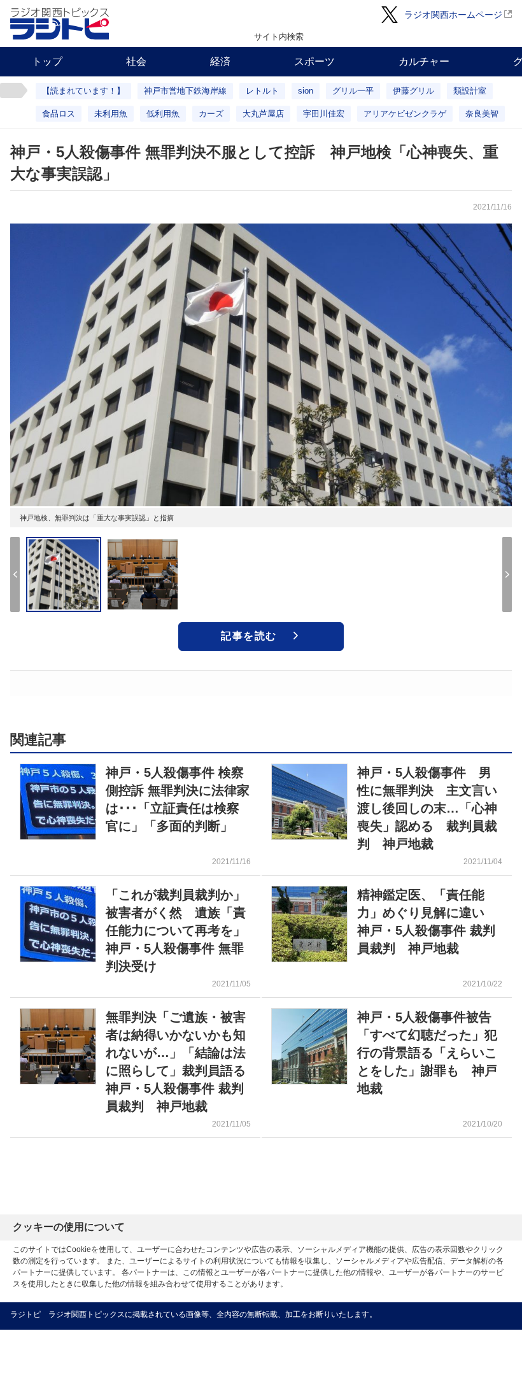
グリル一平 (353, 91)
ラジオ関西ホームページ (453, 14)
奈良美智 (481, 113)
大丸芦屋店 (263, 113)
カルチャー (424, 61)
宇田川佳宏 (323, 113)
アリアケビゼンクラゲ (404, 113)
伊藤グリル (413, 91)
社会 (136, 61)
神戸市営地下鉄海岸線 (185, 91)
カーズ (211, 113)
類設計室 (469, 91)
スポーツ (314, 61)
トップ (47, 61)
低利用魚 (163, 113)
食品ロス (58, 113)
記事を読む (249, 635)
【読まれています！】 (83, 91)
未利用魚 (110, 113)
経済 (220, 61)
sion (305, 91)
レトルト (262, 91)
